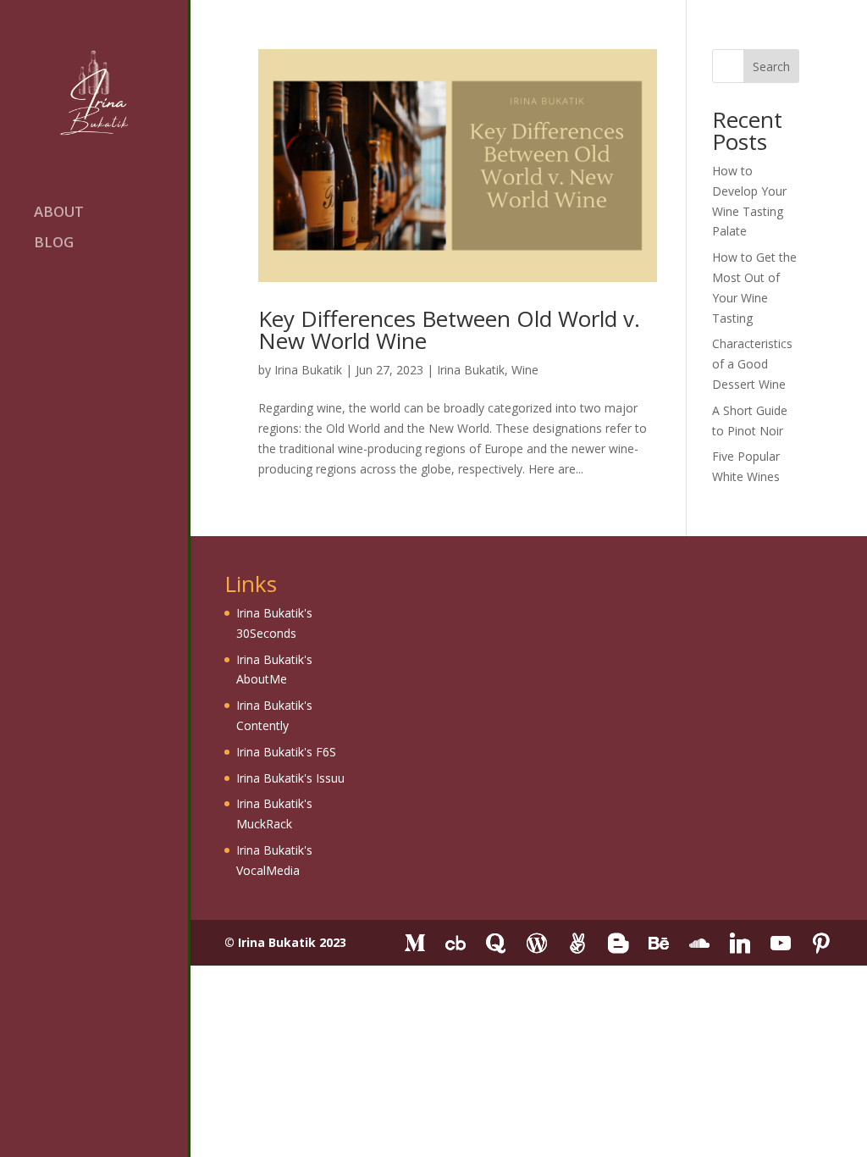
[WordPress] (537, 943)
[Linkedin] (740, 943)
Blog (54, 244)
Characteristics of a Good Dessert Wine (752, 363)
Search (771, 66)
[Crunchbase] (455, 943)
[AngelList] (577, 943)
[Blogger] (618, 943)
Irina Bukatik (308, 370)
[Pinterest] (821, 943)
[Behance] (659, 943)
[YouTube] (781, 943)
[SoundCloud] (699, 943)
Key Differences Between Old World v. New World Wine (449, 329)
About (59, 213)
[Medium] (415, 943)
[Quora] (496, 943)
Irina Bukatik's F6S (286, 752)
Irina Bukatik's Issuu (290, 778)
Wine (524, 370)
